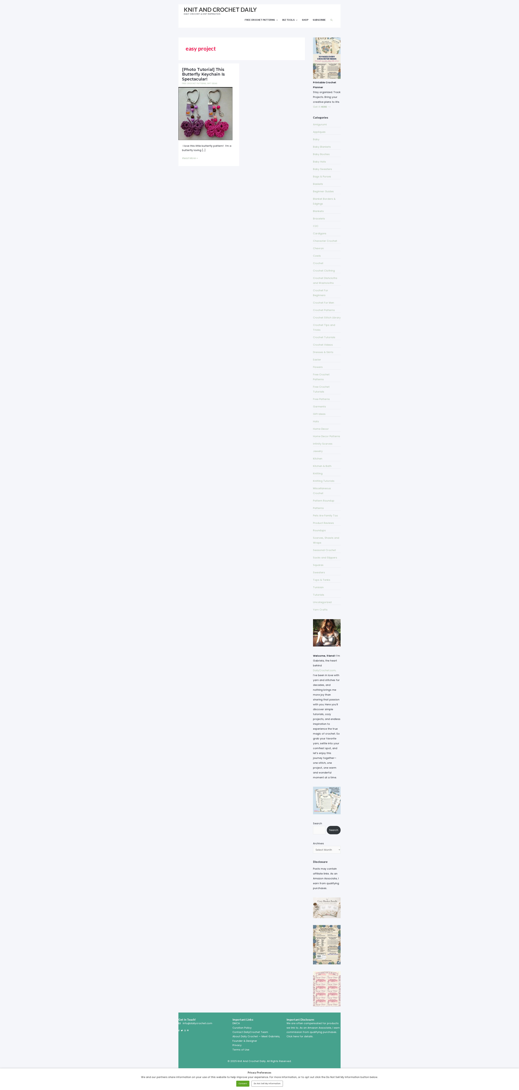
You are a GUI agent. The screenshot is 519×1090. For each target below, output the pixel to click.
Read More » (190, 158)
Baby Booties (321, 154)
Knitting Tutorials (323, 481)
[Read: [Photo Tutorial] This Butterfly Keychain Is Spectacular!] (205, 113)
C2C (316, 226)
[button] (331, 20)
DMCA (236, 1023)
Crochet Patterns (324, 310)
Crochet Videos (323, 344)
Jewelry (318, 451)
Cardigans (319, 233)
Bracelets (319, 218)
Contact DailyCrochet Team (250, 1032)
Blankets (318, 211)
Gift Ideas (212, 83)
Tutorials (318, 594)
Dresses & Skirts (323, 352)
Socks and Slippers (325, 557)
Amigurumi (320, 124)
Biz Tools (288, 20)
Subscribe (319, 20)
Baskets (318, 184)
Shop (305, 20)
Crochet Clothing (324, 270)
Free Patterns (321, 399)
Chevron (318, 248)
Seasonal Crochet (324, 550)
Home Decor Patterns (326, 436)
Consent (243, 1083)
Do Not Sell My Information (267, 1083)
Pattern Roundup (323, 500)
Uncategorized (322, 602)
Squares (318, 565)
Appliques (319, 132)
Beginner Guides (323, 191)
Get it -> (322, 106)
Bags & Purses (322, 176)
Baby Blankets (322, 146)
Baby (316, 139)
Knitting (317, 473)
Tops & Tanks (321, 580)
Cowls (317, 255)
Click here (293, 1036)
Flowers (318, 367)
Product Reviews (323, 523)
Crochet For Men (323, 302)
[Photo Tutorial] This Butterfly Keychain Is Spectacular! (203, 74)
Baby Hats (319, 161)
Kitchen (317, 458)
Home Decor (321, 429)
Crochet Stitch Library (327, 317)
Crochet (318, 263)
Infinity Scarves (322, 443)
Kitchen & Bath (322, 466)
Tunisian (318, 587)
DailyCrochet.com (324, 670)
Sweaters (319, 572)
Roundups (319, 530)
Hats (316, 421)
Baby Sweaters (322, 169)
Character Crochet (325, 241)
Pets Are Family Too (325, 515)
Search (317, 823)
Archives (318, 843)
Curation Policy (242, 1027)
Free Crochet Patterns (260, 20)
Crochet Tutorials (324, 337)
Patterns (318, 508)
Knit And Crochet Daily (220, 9)
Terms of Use (240, 1049)
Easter (317, 359)
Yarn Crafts (320, 609)
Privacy (237, 1045)
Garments (319, 406)
